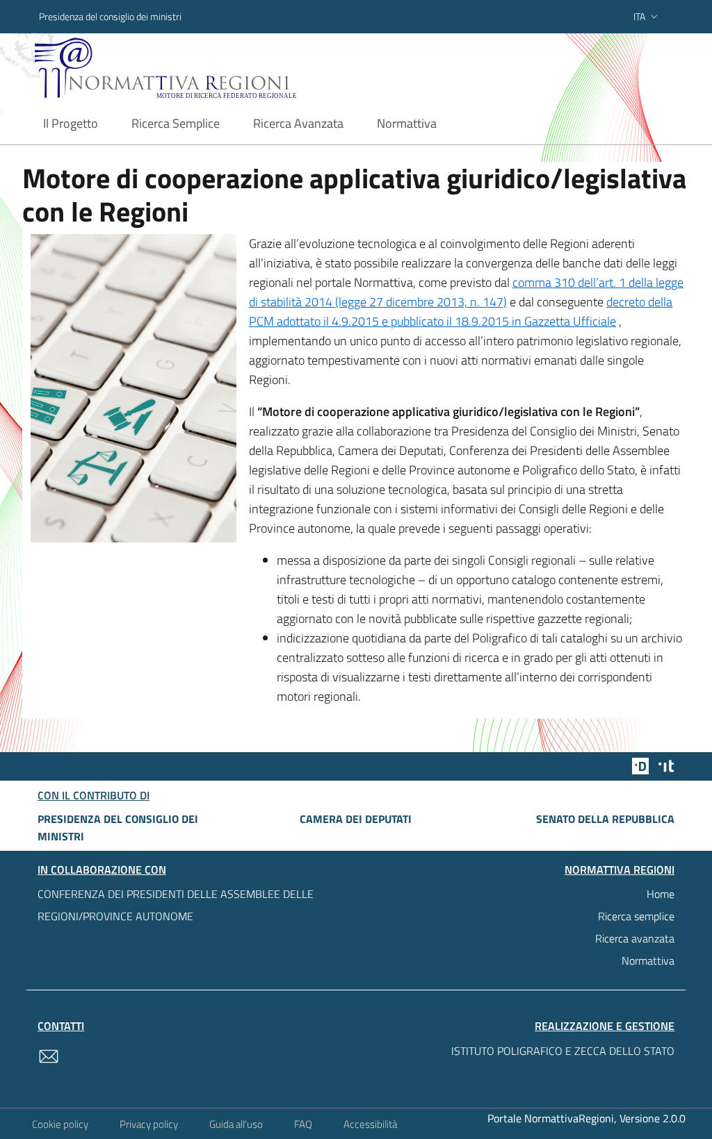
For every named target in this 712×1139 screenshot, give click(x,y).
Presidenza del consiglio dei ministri (110, 16)
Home (660, 894)
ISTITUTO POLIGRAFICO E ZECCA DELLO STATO (562, 1050)
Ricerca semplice (636, 916)
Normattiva (648, 960)
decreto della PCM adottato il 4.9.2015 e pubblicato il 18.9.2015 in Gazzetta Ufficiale (460, 311)
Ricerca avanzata (634, 938)
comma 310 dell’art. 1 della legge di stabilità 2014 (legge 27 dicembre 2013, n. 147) (466, 292)
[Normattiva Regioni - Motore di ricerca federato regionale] (192, 67)
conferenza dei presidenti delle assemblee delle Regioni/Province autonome (176, 905)
